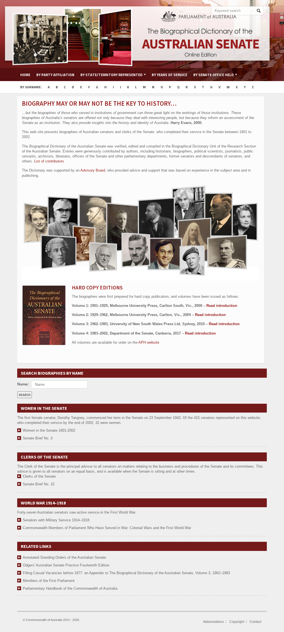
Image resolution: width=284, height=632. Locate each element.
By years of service (169, 74)
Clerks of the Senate (39, 476)
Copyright (236, 622)
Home (25, 74)
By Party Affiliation (55, 74)
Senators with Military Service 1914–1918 (56, 520)
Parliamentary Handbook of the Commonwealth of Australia (70, 588)
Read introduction (221, 306)
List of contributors (49, 161)
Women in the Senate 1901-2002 (49, 430)
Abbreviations (213, 622)
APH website (148, 342)
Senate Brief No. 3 (37, 438)
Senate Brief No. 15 (38, 484)
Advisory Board (92, 170)
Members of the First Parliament (49, 581)
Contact (255, 622)
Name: (23, 384)
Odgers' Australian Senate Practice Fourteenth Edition (66, 565)
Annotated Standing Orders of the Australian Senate (64, 557)
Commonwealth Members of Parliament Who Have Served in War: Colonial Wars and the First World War (107, 528)
